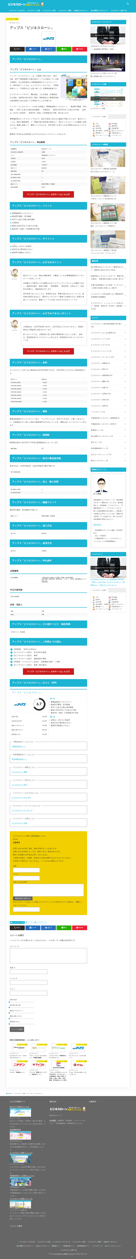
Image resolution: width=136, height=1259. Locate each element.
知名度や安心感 (15, 1005)
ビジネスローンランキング (22, 810)
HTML (15, 839)
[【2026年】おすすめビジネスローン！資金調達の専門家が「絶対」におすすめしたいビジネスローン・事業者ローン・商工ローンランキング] (108, 35)
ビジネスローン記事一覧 (119, 10)
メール (16, 874)
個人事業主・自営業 (102, 130)
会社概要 (52, 1120)
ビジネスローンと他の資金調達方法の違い (106, 325)
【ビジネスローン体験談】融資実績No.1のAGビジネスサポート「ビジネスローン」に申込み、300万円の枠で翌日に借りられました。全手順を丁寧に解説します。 (104, 170)
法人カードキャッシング (101, 454)
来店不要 (98, 128)
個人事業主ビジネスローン (99, 10)
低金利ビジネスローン (81, 10)
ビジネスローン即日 (49, 10)
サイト (12, 989)
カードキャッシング (102, 135)
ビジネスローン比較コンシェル (64, 1254)
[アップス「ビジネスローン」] (20, 704)
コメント (14, 946)
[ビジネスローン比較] (108, 98)
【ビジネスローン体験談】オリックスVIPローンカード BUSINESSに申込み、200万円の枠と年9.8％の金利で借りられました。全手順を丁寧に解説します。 (104, 197)
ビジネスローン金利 (99, 406)
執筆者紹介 (98, 525)
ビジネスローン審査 (65, 10)
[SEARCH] (127, 3)
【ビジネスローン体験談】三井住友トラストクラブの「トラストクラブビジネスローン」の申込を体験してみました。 (104, 252)
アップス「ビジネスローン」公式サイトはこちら (47, 194)
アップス (30, 922)
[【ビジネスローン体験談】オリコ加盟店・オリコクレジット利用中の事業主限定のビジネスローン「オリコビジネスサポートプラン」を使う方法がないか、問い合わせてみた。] (108, 212)
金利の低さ (13, 999)
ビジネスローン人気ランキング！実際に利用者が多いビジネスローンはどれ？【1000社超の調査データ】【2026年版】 (104, 75)
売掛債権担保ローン (19, 759)
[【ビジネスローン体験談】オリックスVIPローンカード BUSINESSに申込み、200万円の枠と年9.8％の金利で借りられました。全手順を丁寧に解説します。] (108, 185)
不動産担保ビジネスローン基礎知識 (105, 418)
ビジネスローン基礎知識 (101, 375)
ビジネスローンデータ (100, 345)
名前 (15, 866)
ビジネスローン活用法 (101, 394)
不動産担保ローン (19, 746)
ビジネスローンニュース (101, 351)
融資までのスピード (16, 1010)
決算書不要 (115, 128)
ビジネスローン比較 (33, 10)
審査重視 (114, 126)
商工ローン (96, 442)
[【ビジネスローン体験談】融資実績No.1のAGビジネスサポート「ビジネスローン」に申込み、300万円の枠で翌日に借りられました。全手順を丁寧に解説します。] (108, 158)
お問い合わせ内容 (20, 882)
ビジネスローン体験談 (100, 363)
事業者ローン (100, 133)
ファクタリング (116, 135)
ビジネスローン (41, 922)
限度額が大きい (15, 1021)
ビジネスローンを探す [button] (99, 116)
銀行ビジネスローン (118, 130)
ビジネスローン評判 (12, 19)
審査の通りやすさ (16, 1016)
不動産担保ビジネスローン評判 (103, 424)
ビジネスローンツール (100, 339)
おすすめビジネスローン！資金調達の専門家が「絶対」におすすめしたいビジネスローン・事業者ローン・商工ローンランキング (108, 582)
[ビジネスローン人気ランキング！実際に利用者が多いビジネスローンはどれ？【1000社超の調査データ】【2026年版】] (108, 63)
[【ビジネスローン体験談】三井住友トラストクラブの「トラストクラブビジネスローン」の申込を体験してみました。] (108, 239)
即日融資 (114, 123)
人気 (97, 123)
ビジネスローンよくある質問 (103, 333)
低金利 (98, 126)
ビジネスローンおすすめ (17, 10)
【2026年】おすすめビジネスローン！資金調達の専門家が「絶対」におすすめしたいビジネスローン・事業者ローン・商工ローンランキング (104, 48)
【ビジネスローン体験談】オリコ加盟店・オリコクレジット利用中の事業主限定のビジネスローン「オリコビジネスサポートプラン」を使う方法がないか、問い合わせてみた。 (104, 225)
